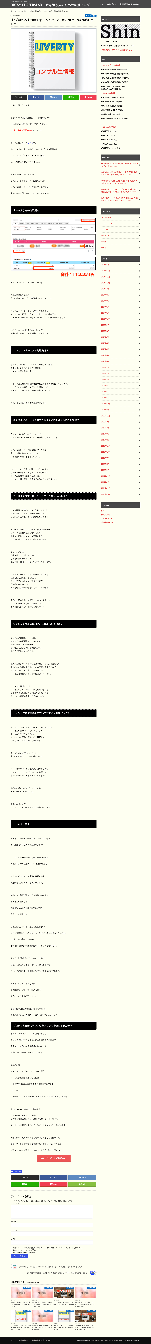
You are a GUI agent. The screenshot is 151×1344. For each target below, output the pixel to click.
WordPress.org (107, 522)
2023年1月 (105, 373)
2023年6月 (105, 343)
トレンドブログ (107, 223)
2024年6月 (105, 307)
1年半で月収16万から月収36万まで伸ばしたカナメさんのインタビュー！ (119, 182)
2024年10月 (105, 283)
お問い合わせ (111, 4)
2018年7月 (105, 458)
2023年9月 (105, 325)
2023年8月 (105, 331)
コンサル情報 (17, 1171)
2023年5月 (105, 349)
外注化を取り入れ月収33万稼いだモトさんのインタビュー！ (119, 165)
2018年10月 (105, 452)
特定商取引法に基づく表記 (129, 4)
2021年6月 (105, 410)
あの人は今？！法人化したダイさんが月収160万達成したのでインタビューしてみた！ (119, 190)
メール (14, 1230)
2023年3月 (105, 361)
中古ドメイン (106, 235)
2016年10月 (105, 494)
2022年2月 (105, 386)
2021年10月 (105, 404)
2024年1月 (105, 313)
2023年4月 (105, 355)
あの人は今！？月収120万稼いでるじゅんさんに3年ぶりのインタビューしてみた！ (119, 199)
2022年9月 (105, 379)
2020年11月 (105, 416)
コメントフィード (107, 518)
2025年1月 (105, 265)
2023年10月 (105, 319)
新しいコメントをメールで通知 (24, 1250)
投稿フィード (106, 515)
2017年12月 (105, 476)
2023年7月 (105, 337)
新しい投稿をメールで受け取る (24, 1252)
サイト (13, 1239)
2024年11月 (105, 277)
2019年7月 (105, 434)
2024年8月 (105, 295)
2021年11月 (105, 397)
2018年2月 (105, 470)
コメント (15, 1203)
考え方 (103, 248)
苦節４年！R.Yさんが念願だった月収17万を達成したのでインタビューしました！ (119, 173)
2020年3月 (105, 422)
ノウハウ (104, 229)
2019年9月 (105, 428)
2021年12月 (105, 391)
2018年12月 (105, 446)
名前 (13, 1221)
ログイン (104, 511)
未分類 (103, 242)
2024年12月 (105, 271)
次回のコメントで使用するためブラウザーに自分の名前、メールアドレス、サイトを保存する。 (48, 1248)
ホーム (101, 4)
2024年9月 (105, 289)
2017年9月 (105, 482)
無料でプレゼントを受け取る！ (53, 1158)
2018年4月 (105, 464)
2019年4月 (105, 440)
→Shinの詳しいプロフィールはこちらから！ (117, 50)
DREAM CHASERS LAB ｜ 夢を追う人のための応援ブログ (50, 5)
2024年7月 (105, 301)
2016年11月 (105, 488)
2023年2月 (105, 367)
